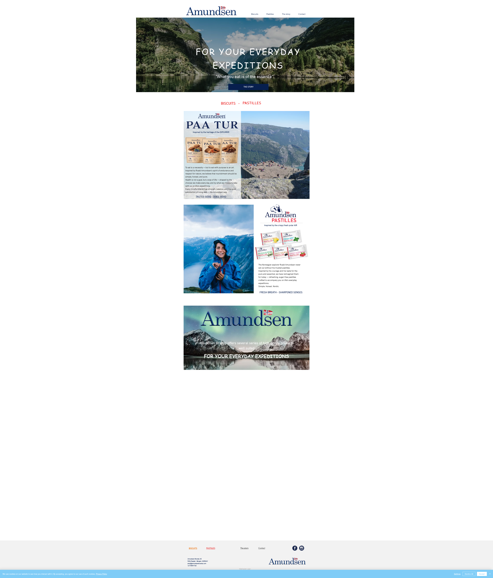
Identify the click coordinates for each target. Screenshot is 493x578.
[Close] (489, 574)
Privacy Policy (101, 574)
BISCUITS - (231, 103)
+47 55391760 (192, 566)
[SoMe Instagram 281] (301, 548)
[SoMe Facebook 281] (294, 548)
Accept (482, 574)
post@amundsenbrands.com (197, 564)
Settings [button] (457, 574)
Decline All (469, 574)
